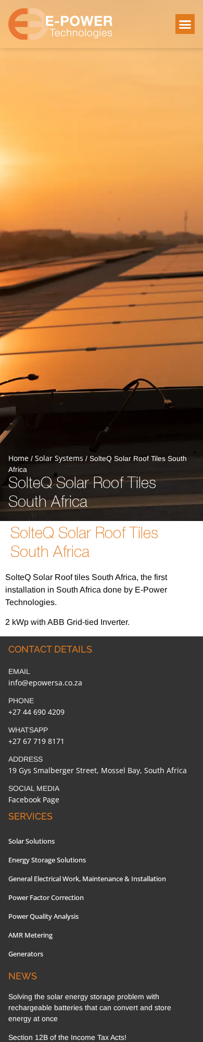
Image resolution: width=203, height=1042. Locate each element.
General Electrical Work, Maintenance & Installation (87, 878)
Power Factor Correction (46, 897)
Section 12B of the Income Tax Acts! (67, 1037)
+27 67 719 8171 (36, 741)
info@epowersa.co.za (45, 683)
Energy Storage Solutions (47, 860)
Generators (25, 953)
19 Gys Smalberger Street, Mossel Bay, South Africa (97, 770)
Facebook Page (33, 799)
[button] (185, 24)
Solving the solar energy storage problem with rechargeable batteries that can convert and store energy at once (89, 1007)
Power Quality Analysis (43, 916)
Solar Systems (59, 458)
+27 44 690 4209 (36, 712)
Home (18, 458)
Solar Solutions (31, 841)
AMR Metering (30, 935)
